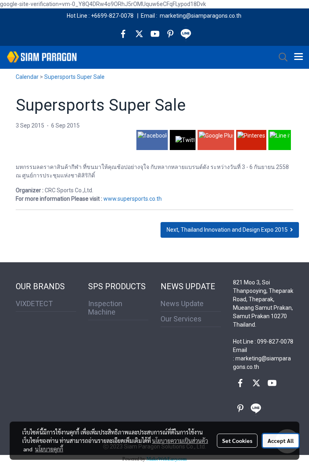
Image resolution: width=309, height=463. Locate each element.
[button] (280, 57)
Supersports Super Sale (74, 77)
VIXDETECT (34, 303)
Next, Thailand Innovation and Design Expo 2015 (228, 229)
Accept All (281, 440)
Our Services (181, 319)
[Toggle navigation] (298, 57)
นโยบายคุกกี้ (49, 449)
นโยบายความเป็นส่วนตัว (180, 440)
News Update (182, 303)
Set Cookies (237, 440)
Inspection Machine (105, 307)
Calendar (27, 77)
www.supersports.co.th (132, 198)
